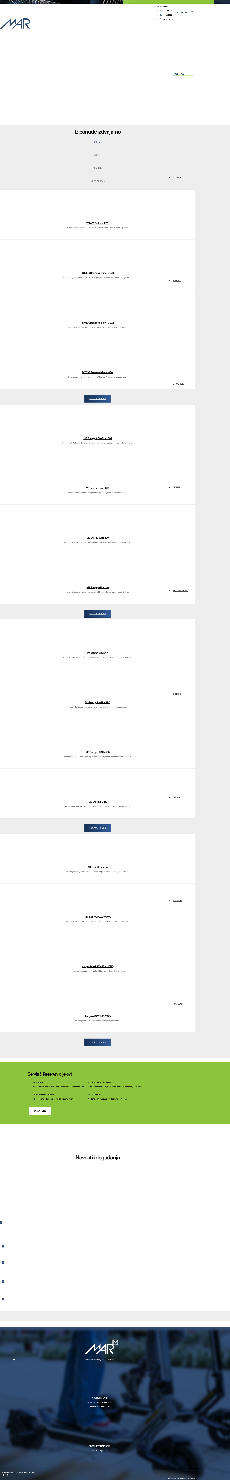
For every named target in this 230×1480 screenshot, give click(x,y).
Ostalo (177, 694)
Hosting (190, 1479)
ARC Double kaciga (98, 867)
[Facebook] (177, 13)
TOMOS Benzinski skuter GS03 (98, 273)
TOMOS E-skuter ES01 (97, 223)
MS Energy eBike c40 (98, 587)
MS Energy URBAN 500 (98, 752)
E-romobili (178, 384)
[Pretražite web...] (192, 13)
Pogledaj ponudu (97, 399)
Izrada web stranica (174, 1479)
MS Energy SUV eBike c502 (97, 438)
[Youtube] (185, 13)
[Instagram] (181, 13)
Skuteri (177, 487)
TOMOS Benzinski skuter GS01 (97, 372)
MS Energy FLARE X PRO (97, 702)
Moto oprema (180, 590)
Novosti (177, 900)
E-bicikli (177, 280)
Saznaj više (40, 1111)
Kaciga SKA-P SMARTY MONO (97, 966)
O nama (177, 177)
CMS (184, 1479)
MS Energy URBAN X (97, 652)
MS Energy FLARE (98, 801)
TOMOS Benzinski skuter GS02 (98, 322)
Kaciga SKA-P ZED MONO (97, 916)
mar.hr (4, 1472)
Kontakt (177, 1004)
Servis (176, 797)
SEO (195, 1479)
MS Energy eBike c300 (97, 488)
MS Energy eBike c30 (98, 537)
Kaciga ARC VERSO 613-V (97, 1016)
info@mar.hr (165, 6)
